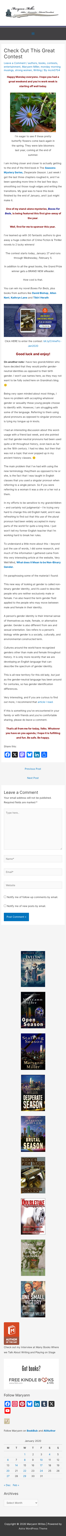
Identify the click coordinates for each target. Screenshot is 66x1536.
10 (41, 1459)
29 (24, 1476)
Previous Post (33, 768)
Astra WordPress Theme (33, 1528)
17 (41, 1465)
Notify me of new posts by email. (26, 906)
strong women (23, 70)
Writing (37, 70)
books (41, 63)
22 (24, 1470)
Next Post (33, 777)
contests (52, 63)
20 (8, 1470)
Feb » (16, 1485)
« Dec (7, 1485)
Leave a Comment (15, 63)
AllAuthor (50, 1430)
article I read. (45, 701)
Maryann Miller (30, 66)
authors (32, 63)
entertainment (12, 66)
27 (8, 1476)
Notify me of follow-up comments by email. (32, 897)
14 (16, 1465)
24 (41, 1470)
